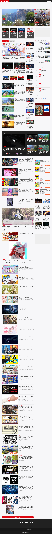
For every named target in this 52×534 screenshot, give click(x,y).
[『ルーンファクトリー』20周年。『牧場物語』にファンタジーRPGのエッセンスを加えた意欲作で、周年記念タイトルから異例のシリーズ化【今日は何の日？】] (10, 459)
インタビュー (28, 79)
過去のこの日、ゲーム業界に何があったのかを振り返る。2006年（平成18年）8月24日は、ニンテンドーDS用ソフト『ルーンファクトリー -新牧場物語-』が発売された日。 (26, 460)
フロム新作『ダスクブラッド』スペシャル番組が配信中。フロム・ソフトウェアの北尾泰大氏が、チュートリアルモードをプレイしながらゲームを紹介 (29, 49)
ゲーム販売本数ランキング (39, 67)
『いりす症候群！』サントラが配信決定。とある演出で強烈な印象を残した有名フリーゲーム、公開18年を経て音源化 (26, 507)
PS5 (16, 1)
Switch (14, 1)
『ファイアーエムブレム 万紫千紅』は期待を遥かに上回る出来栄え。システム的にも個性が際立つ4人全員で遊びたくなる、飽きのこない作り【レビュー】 (38, 217)
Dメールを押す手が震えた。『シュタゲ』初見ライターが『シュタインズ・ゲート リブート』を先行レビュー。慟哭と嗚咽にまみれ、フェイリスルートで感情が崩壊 (30, 127)
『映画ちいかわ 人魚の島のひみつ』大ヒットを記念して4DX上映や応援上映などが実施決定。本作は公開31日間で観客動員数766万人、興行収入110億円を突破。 (26, 279)
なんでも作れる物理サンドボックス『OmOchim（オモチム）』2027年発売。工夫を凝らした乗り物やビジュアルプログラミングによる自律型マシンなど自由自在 (19, 108)
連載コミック (20, 435)
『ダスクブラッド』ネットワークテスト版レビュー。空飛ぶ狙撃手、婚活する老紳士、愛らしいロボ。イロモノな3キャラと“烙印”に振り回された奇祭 (38, 206)
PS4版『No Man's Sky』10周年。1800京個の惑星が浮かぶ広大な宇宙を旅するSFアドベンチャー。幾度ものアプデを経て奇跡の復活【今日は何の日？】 (19, 85)
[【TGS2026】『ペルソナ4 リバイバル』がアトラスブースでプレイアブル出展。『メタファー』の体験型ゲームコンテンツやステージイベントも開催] (10, 359)
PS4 (45, 98)
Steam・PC (36, 99)
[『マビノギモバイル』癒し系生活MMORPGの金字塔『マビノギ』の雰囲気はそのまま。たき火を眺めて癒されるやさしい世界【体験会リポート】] (8, 117)
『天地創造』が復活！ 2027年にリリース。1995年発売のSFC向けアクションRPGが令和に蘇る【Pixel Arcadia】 (42, 15)
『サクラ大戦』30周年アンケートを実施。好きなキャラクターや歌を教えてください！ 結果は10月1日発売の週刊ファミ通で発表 (30, 34)
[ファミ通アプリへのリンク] (23, 529)
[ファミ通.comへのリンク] (5, 1)
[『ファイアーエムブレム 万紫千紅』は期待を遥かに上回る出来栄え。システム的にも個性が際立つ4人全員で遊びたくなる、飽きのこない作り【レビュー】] (38, 213)
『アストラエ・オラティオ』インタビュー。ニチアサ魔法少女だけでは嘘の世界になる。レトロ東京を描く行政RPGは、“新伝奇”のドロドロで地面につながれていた (29, 116)
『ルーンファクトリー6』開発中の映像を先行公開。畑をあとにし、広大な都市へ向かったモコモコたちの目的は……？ (18, 22)
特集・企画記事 (35, 1)
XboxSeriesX (40, 99)
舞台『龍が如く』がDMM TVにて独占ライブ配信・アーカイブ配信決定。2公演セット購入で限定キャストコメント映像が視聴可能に (26, 387)
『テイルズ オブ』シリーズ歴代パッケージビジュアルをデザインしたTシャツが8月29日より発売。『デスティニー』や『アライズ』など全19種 (26, 417)
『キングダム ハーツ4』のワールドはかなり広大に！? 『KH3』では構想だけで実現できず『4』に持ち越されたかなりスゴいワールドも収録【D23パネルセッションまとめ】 (46, 217)
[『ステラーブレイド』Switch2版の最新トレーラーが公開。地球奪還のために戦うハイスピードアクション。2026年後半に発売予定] (10, 309)
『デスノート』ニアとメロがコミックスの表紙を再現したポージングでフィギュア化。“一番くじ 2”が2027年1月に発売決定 (26, 347)
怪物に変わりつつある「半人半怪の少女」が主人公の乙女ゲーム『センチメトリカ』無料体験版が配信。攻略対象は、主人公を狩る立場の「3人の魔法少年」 (17, 228)
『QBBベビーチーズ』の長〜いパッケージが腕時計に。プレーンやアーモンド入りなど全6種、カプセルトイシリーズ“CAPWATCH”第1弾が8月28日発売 (26, 397)
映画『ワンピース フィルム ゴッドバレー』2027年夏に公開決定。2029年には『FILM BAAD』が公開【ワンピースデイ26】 (26, 477)
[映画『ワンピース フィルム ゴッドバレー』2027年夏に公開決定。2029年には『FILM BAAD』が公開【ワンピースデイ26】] (10, 479)
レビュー (4, 31)
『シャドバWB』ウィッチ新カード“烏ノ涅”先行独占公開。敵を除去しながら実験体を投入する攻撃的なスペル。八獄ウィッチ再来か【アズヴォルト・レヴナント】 (42, 24)
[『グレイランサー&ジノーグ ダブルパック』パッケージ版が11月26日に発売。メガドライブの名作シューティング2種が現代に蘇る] (10, 172)
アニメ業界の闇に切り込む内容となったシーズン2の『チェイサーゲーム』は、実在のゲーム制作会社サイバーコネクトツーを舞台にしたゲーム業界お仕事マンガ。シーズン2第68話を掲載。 (26, 439)
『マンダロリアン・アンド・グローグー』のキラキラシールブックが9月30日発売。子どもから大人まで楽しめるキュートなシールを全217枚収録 (26, 297)
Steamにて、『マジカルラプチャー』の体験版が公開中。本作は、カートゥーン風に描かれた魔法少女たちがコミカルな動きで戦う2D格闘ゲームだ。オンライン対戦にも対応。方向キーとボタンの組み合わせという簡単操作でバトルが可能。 (26, 269)
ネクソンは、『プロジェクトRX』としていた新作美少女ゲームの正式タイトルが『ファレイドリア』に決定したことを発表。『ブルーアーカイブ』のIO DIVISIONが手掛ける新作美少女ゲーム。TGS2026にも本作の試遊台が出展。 (26, 319)
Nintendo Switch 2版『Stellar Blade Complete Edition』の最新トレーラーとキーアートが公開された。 (26, 309)
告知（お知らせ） (13, 31)
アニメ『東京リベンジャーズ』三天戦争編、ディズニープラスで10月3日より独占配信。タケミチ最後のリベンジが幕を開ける (26, 199)
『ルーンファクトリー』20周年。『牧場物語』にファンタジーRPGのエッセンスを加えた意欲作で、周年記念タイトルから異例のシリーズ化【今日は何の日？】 (26, 457)
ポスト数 (46, 40)
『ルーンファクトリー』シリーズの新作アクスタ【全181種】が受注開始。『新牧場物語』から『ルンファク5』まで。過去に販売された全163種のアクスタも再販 (26, 367)
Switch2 (12, 1)
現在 (35, 40)
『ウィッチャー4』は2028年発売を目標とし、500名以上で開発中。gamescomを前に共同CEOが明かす (7, 70)
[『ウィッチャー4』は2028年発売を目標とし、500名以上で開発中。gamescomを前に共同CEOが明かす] (7, 66)
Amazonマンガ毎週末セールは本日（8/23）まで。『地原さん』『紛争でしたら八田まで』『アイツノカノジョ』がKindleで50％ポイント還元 (26, 497)
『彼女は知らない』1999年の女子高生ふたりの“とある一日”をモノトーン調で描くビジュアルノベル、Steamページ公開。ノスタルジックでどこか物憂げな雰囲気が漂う (26, 427)
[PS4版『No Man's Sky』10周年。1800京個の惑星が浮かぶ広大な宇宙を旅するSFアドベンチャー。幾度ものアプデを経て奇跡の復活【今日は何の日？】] (8, 86)
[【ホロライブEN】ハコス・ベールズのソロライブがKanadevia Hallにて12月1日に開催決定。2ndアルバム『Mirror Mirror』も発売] (18, 250)
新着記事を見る (18, 517)
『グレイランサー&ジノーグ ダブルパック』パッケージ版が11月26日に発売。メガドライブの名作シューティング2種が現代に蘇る (26, 169)
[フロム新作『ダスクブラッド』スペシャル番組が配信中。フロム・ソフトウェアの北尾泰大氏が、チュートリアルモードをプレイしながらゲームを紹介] (30, 44)
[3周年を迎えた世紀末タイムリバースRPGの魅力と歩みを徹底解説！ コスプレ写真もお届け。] (10, 289)
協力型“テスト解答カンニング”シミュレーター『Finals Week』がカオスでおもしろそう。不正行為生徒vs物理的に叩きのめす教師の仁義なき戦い (26, 189)
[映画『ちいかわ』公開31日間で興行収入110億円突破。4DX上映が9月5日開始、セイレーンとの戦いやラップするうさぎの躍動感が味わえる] (10, 279)
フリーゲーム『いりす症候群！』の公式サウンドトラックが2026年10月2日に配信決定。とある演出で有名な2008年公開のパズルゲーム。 (26, 509)
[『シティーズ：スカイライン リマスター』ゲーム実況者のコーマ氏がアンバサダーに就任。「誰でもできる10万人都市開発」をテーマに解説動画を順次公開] (10, 449)
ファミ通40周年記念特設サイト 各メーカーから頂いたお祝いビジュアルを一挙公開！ (26, 234)
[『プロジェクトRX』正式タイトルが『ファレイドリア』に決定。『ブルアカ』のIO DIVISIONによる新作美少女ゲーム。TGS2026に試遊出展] (10, 319)
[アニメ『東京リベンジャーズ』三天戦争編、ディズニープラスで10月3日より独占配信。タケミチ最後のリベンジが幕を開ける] (10, 202)
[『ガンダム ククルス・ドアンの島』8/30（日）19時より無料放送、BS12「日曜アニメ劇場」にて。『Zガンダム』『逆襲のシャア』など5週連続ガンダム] (47, 56)
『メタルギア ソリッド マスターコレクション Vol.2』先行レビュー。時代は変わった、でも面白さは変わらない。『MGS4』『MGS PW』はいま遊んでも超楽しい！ (5, 34)
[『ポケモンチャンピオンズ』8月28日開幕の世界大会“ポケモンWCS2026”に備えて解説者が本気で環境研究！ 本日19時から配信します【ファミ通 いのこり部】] (10, 182)
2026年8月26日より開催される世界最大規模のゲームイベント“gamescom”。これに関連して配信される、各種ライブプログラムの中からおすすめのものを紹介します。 (26, 490)
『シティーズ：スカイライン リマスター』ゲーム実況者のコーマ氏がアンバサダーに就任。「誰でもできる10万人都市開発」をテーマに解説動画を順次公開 (26, 447)
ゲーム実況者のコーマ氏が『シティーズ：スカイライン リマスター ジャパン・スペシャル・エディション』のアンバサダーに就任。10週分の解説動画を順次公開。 (26, 450)
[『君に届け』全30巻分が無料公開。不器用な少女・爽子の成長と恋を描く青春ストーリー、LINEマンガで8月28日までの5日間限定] (10, 329)
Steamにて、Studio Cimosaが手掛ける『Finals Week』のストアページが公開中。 (26, 191)
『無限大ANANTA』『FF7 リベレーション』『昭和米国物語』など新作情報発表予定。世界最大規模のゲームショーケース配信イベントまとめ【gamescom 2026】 (22, 34)
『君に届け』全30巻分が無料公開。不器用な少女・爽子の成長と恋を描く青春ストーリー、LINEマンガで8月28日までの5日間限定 (26, 327)
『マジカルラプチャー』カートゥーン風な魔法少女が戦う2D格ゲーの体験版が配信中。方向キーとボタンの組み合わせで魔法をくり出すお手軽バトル (26, 266)
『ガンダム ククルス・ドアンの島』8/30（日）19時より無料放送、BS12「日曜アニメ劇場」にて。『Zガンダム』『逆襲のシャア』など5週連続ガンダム (41, 57)
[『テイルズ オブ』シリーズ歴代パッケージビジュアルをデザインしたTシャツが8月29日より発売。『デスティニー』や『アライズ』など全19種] (10, 419)
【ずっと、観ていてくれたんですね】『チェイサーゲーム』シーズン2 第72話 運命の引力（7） (26, 437)
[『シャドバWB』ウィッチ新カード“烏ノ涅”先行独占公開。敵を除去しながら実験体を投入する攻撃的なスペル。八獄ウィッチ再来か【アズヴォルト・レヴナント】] (42, 22)
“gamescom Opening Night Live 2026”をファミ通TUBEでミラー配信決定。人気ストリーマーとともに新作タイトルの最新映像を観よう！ (14, 34)
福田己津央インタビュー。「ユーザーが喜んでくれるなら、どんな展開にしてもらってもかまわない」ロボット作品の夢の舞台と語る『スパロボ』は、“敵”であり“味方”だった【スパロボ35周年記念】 (29, 60)
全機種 (36, 98)
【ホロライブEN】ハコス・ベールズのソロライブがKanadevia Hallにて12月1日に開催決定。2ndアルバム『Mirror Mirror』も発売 (17, 261)
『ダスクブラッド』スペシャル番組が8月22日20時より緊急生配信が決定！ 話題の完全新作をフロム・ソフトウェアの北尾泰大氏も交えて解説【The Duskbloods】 (30, 71)
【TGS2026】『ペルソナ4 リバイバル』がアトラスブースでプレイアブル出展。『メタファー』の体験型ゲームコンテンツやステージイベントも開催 (26, 357)
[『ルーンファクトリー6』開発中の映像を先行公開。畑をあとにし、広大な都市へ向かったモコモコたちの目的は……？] (18, 17)
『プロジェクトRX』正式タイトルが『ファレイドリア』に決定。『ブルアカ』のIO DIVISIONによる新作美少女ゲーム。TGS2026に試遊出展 (26, 317)
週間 (41, 40)
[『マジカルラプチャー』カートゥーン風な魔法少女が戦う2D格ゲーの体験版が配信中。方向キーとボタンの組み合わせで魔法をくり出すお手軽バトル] (10, 269)
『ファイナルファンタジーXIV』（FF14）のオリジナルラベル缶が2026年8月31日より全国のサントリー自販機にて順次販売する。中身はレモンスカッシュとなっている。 (26, 379)
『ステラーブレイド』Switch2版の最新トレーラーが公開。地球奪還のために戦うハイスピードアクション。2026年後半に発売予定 (26, 307)
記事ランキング (37, 38)
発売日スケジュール (22, 1)
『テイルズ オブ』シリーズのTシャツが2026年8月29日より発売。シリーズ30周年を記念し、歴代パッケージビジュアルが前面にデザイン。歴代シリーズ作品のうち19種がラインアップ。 (26, 420)
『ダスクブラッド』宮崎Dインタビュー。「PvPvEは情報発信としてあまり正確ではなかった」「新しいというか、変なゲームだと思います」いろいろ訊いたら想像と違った (29, 82)
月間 (43, 40)
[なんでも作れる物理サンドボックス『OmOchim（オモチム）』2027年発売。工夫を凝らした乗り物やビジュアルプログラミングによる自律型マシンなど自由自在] (8, 109)
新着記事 (12, 41)
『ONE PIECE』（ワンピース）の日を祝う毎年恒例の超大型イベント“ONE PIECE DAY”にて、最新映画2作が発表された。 (26, 479)
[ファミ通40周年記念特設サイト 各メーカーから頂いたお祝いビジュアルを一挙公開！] (10, 236)
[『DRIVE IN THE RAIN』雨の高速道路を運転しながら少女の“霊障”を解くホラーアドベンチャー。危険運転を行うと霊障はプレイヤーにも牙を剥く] (10, 339)
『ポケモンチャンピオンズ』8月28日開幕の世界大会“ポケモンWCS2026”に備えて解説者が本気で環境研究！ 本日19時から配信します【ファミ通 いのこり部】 (26, 179)
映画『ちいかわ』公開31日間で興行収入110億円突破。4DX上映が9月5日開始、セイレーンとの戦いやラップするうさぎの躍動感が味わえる (26, 277)
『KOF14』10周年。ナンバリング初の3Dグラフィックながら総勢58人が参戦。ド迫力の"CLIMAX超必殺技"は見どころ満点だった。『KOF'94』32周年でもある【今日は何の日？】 (19, 71)
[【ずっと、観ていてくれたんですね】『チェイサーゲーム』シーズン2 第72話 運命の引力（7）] (10, 439)
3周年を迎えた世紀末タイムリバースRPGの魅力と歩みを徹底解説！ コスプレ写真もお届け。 (26, 286)
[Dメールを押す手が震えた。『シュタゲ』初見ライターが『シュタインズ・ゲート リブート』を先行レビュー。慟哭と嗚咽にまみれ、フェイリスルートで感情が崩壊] (30, 122)
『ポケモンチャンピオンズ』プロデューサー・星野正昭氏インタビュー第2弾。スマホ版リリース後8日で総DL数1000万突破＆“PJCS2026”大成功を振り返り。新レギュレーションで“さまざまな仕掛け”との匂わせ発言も (29, 104)
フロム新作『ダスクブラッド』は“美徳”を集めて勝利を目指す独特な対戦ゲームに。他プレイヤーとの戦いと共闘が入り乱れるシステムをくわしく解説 (29, 93)
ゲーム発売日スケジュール (39, 95)
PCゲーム (18, 1)
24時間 (38, 40)
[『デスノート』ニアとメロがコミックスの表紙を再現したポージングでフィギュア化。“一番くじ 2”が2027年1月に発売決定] (10, 349)
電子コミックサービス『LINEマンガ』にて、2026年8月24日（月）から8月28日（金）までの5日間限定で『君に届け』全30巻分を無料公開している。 (26, 329)
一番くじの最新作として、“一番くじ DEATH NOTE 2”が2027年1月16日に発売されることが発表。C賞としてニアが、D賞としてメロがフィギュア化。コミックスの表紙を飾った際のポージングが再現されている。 (26, 349)
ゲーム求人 (26, 1)
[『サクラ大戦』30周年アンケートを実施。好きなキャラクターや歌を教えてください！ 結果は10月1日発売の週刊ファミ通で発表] (30, 30)
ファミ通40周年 (21, 232)
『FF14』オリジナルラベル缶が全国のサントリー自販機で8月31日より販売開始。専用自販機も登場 (26, 377)
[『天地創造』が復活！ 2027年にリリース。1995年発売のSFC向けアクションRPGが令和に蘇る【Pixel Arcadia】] (42, 13)
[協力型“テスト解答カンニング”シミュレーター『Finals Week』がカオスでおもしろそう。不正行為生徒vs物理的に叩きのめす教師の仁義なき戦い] (10, 192)
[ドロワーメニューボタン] (1, 1)
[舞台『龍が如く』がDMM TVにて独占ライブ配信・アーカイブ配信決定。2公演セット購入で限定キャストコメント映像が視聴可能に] (10, 389)
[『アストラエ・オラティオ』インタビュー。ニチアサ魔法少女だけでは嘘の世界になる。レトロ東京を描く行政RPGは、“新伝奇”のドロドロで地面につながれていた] (30, 111)
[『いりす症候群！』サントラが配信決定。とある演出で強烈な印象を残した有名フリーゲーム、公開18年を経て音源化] (10, 509)
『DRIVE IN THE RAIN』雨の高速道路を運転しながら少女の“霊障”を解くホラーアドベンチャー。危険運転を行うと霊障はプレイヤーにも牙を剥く (26, 337)
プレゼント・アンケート (30, 31)
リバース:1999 (21, 285)
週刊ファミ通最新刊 (38, 103)
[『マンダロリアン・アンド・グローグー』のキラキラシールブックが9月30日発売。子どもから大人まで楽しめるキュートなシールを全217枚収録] (10, 299)
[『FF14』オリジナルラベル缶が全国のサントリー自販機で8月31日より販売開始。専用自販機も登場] (10, 379)
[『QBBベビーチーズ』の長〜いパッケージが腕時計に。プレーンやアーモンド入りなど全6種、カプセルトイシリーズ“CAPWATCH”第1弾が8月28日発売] (10, 399)
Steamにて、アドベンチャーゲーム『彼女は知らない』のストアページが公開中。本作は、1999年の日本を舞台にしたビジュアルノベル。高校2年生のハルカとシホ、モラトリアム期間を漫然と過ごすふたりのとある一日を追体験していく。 (26, 430)
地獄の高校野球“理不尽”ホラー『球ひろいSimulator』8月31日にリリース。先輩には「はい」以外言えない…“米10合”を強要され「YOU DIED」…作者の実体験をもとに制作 (19, 123)
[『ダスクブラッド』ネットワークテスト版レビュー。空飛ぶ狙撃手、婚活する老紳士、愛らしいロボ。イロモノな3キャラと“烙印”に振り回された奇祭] (38, 201)
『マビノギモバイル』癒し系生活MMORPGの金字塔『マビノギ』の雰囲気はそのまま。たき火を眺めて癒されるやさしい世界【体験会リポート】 (19, 115)
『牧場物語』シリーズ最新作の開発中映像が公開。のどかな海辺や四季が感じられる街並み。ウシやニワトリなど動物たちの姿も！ (19, 92)
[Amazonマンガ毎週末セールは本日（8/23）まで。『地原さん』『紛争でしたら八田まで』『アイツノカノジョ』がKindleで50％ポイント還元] (10, 499)
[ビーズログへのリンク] (29, 529)
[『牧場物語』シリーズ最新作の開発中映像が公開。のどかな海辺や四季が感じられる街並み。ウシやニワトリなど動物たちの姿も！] (8, 93)
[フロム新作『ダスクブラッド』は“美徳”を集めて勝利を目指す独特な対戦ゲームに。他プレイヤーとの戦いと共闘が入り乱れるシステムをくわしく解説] (30, 89)
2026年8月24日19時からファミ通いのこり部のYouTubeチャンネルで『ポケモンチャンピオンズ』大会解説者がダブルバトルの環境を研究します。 (26, 182)
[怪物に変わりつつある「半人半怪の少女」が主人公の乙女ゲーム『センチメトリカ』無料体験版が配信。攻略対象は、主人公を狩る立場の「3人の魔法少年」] (18, 216)
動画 (31, 1)
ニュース (30, 1)
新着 (10, 1)
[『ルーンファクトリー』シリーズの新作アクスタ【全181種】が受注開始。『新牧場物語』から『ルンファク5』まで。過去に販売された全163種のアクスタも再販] (10, 369)
